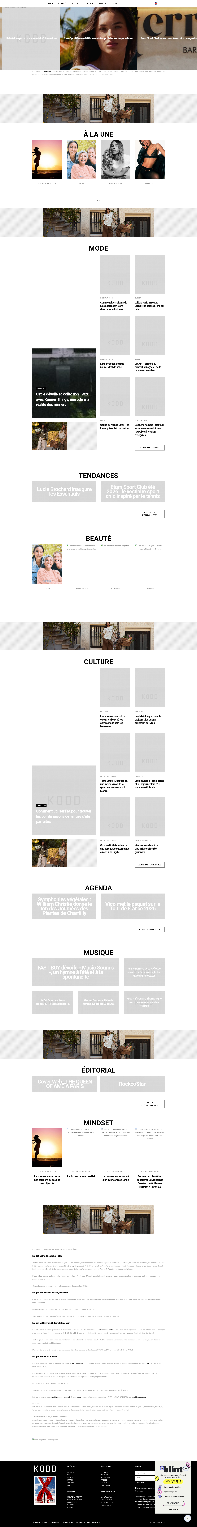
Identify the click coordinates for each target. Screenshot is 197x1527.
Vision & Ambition (47, 184)
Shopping (41, 388)
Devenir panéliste (74, 1500)
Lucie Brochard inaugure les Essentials (64, 491)
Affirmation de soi (81, 1172)
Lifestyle (41, 805)
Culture (75, 3)
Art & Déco (140, 711)
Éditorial (89, 3)
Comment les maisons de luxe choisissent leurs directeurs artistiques (115, 192)
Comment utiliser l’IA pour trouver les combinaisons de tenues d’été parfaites (63, 816)
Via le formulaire (107, 1502)
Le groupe (105, 1472)
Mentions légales (93, 1522)
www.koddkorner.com (137, 1397)
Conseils (115, 588)
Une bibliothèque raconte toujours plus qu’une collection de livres (148, 720)
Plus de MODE (149, 447)
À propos (36, 1522)
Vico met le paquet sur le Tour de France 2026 (132, 906)
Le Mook (70, 1507)
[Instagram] (136, 3)
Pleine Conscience (116, 1172)
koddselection (57, 1397)
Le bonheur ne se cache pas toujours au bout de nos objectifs (47, 192)
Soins (81, 184)
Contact (45, 1522)
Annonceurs (72, 1502)
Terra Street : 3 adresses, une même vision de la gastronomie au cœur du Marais (98, 38)
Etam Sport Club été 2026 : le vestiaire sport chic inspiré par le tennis (133, 491)
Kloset (138, 298)
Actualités (105, 1477)
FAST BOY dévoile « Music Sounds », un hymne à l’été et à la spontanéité (76, 972)
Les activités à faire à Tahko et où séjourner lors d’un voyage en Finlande (149, 784)
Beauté (62, 3)
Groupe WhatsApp (74, 1497)
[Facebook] (139, 3)
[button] (164, 3)
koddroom (77, 1397)
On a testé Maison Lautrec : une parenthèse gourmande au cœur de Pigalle (114, 849)
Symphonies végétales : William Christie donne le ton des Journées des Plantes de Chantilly (64, 906)
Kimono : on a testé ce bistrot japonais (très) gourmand (146, 849)
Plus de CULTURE (150, 865)
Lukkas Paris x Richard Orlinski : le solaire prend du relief (149, 306)
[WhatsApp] (142, 3)
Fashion (74, 1266)
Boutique (105, 1475)
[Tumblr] (145, 3)
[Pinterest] (148, 3)
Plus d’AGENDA (149, 929)
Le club (104, 1483)
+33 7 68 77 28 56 (106, 1500)
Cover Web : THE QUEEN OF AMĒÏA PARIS (65, 1083)
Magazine (47, 71)
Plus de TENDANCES (150, 513)
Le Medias (71, 1505)
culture (149, 1363)
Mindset (103, 3)
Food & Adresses (108, 776)
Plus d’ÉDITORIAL (149, 1104)
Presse (104, 1480)
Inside (116, 3)
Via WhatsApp (106, 1497)
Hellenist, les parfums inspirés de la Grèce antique (115, 596)
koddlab (67, 1397)
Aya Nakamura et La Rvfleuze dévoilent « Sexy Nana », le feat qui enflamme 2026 (144, 972)
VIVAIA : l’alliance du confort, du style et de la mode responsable (148, 367)
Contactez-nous (106, 1505)
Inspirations (115, 184)
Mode (50, 3)
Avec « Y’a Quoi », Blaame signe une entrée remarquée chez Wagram (144, 1002)
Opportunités (68, 1522)
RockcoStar (132, 1084)
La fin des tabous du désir (81, 1176)
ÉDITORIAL (149, 184)
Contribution (80, 1522)
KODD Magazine (76, 1363)
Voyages (104, 711)
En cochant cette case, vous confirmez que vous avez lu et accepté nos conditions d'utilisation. (149, 1490)
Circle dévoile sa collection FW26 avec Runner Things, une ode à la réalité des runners (62, 399)
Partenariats (81, 588)
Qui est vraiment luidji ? (104, 1330)
